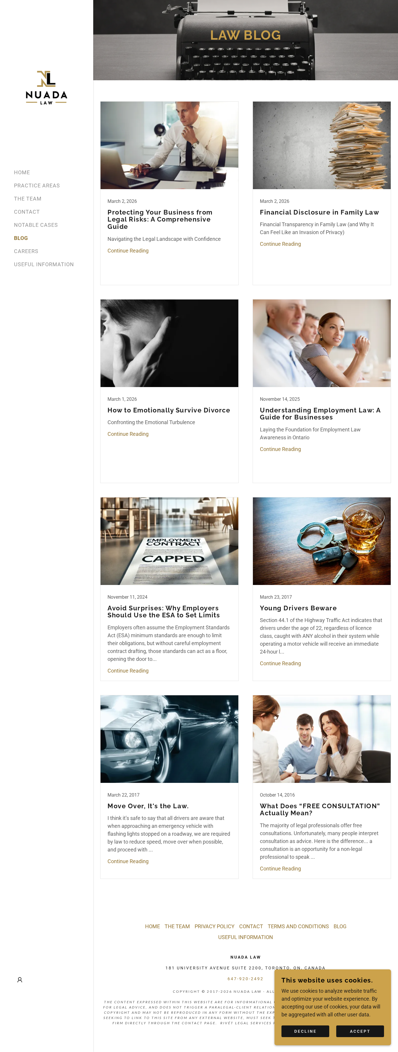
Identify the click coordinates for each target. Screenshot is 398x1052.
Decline (305, 1031)
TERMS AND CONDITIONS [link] (298, 926)
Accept (360, 1031)
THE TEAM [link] (28, 199)
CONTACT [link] (27, 212)
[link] (46, 87)
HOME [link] (22, 172)
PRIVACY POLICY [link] (215, 926)
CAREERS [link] (26, 251)
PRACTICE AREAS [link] (37, 185)
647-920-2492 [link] (246, 978)
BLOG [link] (21, 238)
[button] (20, 980)
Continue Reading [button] (128, 251)
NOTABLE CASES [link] (36, 225)
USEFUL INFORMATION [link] (44, 264)
